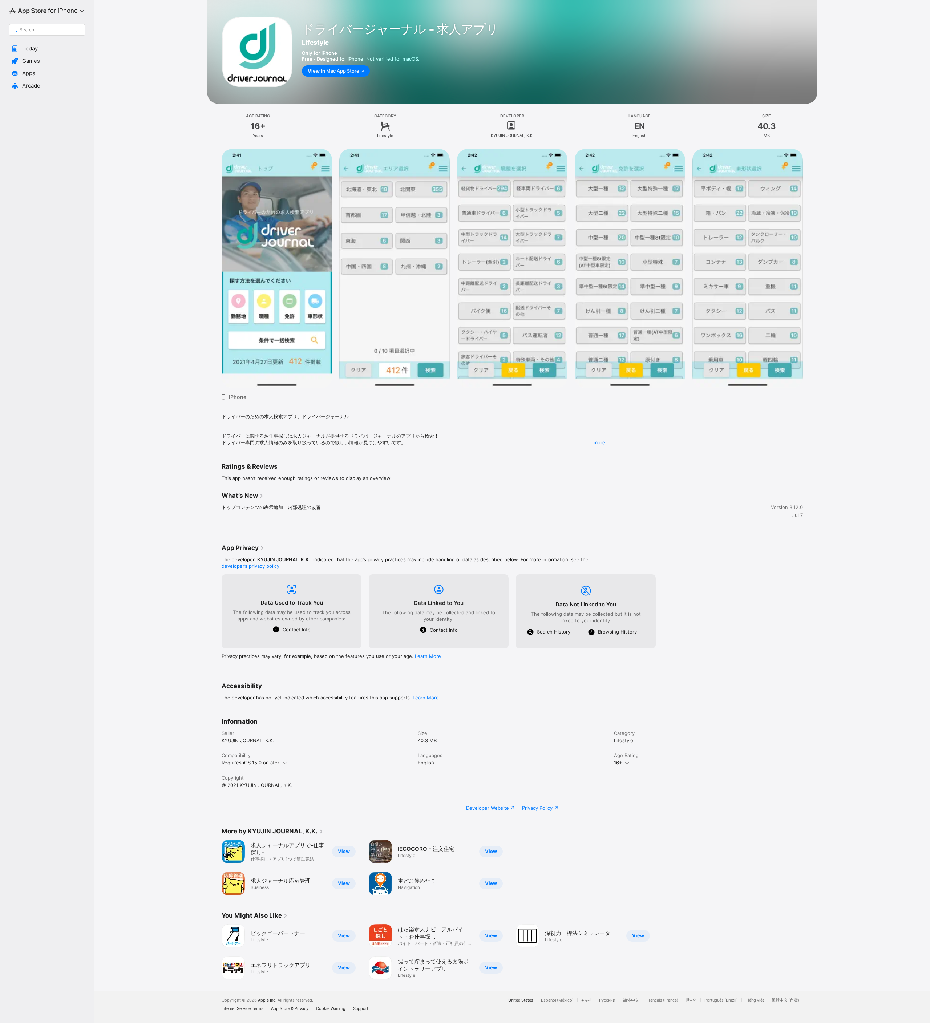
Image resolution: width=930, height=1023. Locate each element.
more (599, 442)
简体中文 (631, 1000)
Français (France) (662, 1000)
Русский (607, 1000)
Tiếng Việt (754, 1000)
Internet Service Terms (242, 1009)
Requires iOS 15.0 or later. (251, 762)
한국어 (691, 1000)
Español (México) (557, 1000)
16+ (618, 762)
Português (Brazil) (721, 1000)
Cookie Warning (330, 1009)
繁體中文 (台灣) (785, 1000)
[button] (47, 48)
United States (520, 1000)
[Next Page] (810, 268)
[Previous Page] (214, 268)
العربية (586, 1000)
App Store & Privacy (289, 1009)
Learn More (428, 656)
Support (360, 1009)
